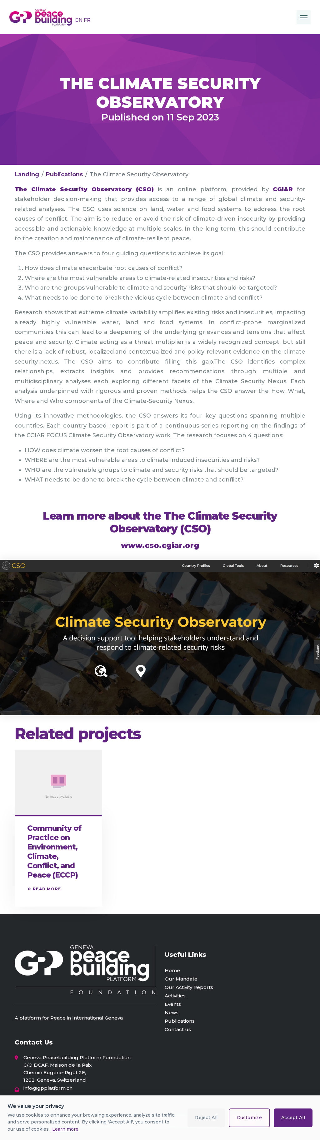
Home (172, 970)
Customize (249, 1117)
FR (87, 20)
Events (173, 1004)
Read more (47, 889)
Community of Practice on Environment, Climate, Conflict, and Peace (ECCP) (54, 851)
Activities (175, 996)
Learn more (65, 1129)
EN (79, 20)
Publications (64, 174)
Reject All (206, 1117)
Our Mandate (181, 979)
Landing (27, 174)
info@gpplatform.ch (47, 1088)
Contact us (178, 1029)
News (171, 1012)
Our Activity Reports (189, 987)
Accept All (293, 1117)
